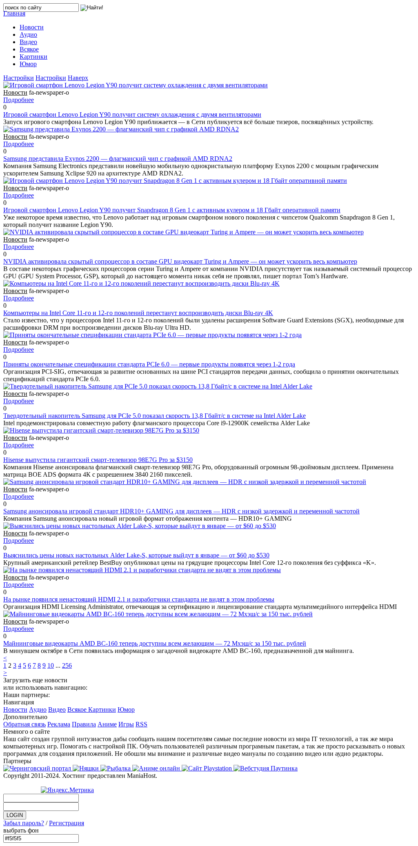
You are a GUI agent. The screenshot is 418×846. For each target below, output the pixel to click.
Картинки (102, 709)
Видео (57, 709)
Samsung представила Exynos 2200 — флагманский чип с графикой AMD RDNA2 (117, 158)
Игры (126, 724)
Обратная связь (24, 724)
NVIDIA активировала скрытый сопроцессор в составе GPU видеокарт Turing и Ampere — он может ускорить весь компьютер (180, 261)
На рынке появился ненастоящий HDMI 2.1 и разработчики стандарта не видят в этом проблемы (138, 599)
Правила (84, 724)
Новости (15, 709)
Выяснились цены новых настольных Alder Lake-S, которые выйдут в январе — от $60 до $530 (136, 555)
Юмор (126, 709)
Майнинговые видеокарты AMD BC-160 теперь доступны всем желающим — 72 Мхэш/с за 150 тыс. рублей (154, 643)
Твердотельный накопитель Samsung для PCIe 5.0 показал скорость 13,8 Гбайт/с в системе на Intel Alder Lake (154, 415)
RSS (141, 724)
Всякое (77, 709)
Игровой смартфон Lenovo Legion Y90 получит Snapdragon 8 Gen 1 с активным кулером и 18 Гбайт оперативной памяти (171, 210)
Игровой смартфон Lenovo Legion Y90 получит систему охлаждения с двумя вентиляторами (132, 114)
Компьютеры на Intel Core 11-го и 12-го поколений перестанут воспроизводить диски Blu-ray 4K (138, 312)
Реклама (58, 724)
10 (50, 665)
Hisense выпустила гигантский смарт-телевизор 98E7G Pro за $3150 (98, 459)
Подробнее (18, 99)
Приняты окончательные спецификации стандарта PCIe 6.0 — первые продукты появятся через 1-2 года (149, 364)
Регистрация (66, 822)
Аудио (38, 709)
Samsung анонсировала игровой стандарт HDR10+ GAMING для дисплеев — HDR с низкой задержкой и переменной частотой (181, 511)
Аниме (107, 724)
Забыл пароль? (23, 822)
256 (67, 665)
